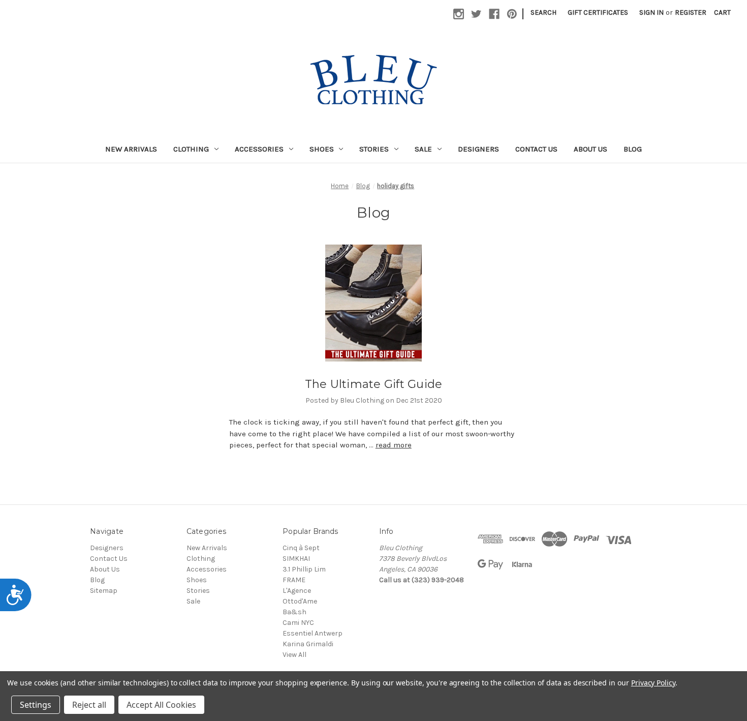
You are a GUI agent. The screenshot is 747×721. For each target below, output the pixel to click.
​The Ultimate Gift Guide (374, 384)
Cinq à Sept (301, 548)
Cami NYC (298, 622)
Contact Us (536, 149)
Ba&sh (294, 612)
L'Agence (297, 590)
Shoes (321, 149)
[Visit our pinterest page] (512, 14)
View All (294, 654)
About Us (590, 149)
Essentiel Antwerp (313, 633)
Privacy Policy (653, 682)
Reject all (89, 704)
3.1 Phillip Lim (304, 569)
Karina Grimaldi (308, 644)
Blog (633, 149)
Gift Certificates (598, 12)
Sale (423, 149)
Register (690, 12)
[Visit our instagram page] (458, 14)
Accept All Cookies (161, 704)
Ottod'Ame (300, 601)
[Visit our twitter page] (476, 14)
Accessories (259, 149)
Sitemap (103, 590)
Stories (374, 149)
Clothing (191, 149)
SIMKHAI (296, 558)
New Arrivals (131, 149)
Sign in (651, 12)
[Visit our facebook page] (494, 14)
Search (543, 12)
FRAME (294, 580)
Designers (478, 149)
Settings (35, 704)
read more (394, 444)
